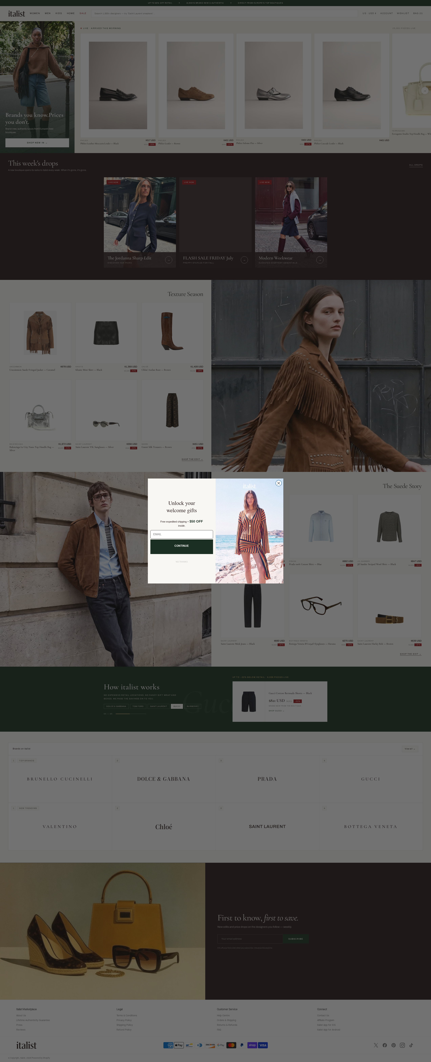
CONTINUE (181, 545)
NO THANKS (182, 562)
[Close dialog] (279, 483)
